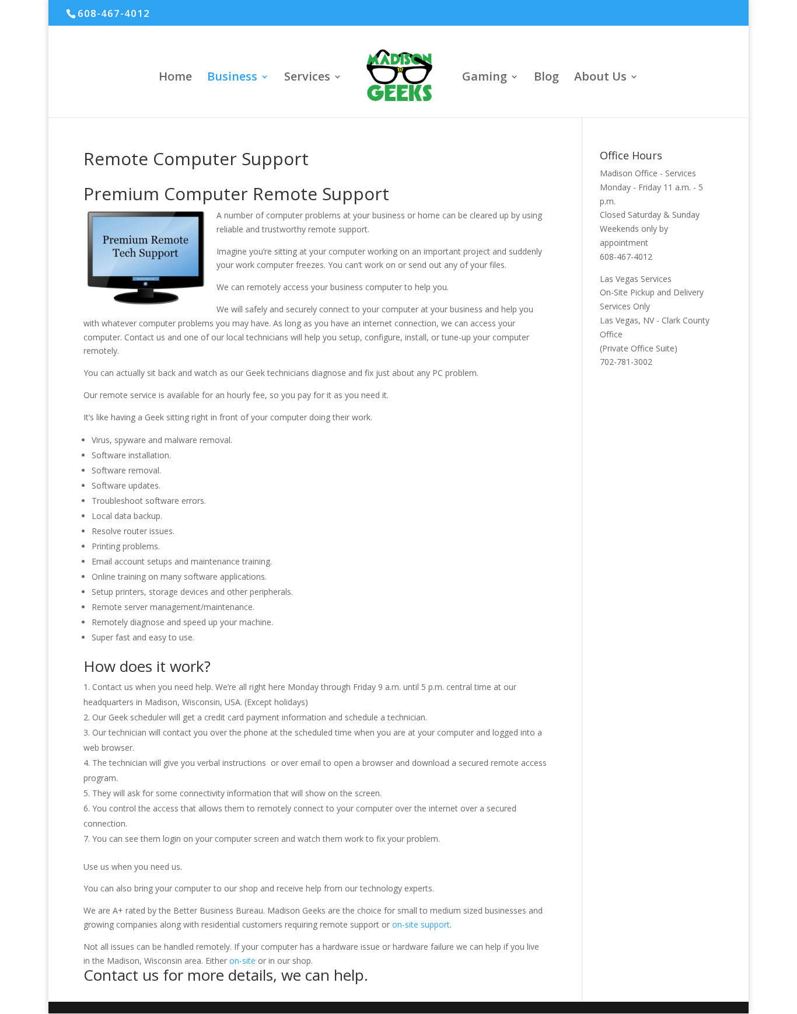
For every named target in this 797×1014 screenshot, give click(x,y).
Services (307, 78)
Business (232, 78)
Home (175, 78)
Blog (546, 78)
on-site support (421, 924)
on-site (242, 960)
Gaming (484, 78)
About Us (600, 78)
